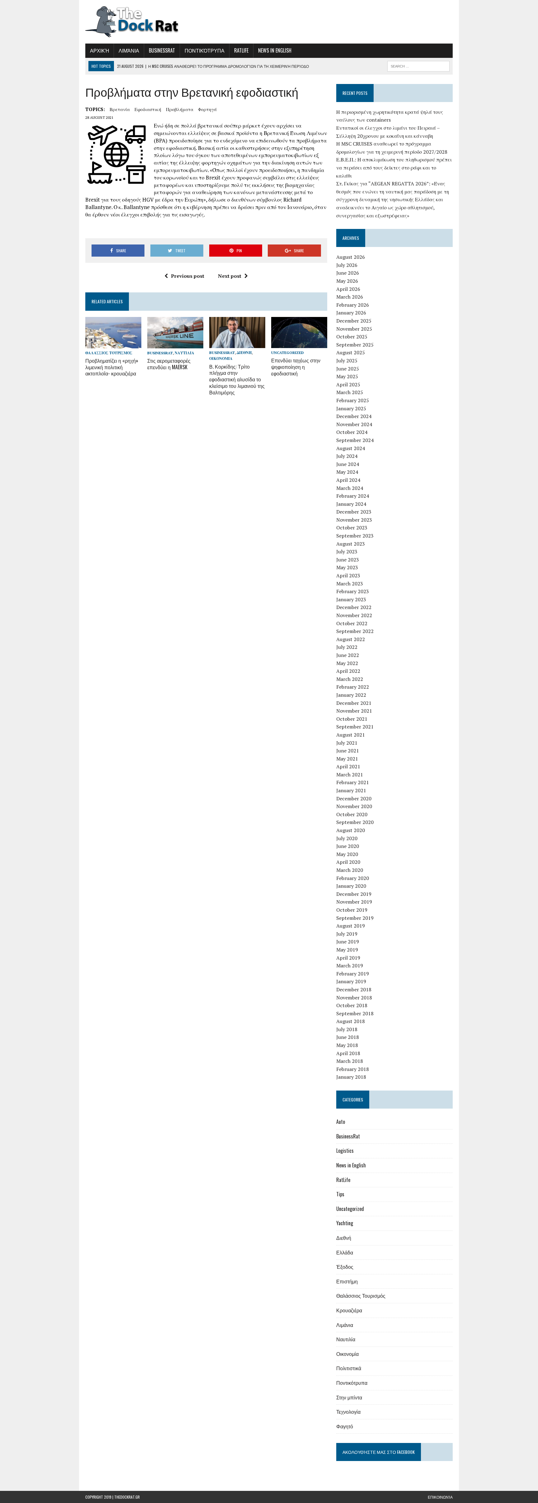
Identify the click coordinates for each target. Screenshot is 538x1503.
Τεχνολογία (348, 1411)
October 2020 (351, 814)
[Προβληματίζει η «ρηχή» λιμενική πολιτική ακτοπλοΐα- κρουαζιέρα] (113, 344)
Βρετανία (120, 109)
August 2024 (350, 448)
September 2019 (355, 917)
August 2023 (350, 543)
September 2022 (355, 631)
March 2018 (349, 1061)
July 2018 (346, 1029)
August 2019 (350, 925)
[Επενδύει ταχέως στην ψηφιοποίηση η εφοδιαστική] (299, 344)
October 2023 (351, 527)
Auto (340, 1121)
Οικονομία (221, 358)
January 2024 (351, 503)
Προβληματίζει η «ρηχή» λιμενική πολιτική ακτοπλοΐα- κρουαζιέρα (111, 367)
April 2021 (348, 766)
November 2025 (354, 328)
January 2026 (351, 312)
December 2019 (353, 894)
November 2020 (354, 806)
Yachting (344, 1223)
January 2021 (351, 790)
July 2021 (346, 742)
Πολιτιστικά (348, 1368)
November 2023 (354, 519)
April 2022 (348, 671)
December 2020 (353, 798)
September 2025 (355, 344)
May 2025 (347, 376)
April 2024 (348, 480)
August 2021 (350, 734)
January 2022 (351, 694)
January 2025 (351, 408)
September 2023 (355, 535)
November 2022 (354, 615)
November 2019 (354, 901)
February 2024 (352, 495)
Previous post (187, 275)
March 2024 (349, 488)
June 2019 (347, 941)
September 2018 (355, 1013)
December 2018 (353, 989)
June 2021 (347, 750)
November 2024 (354, 424)
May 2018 (347, 1045)
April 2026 (348, 289)
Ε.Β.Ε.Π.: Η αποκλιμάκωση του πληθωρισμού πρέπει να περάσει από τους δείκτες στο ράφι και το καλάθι (394, 167)
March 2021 (349, 774)
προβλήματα (179, 109)
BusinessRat (162, 50)
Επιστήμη (347, 1281)
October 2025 (351, 336)
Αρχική (99, 50)
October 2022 (351, 623)
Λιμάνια (129, 50)
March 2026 (349, 296)
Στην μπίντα (349, 1397)
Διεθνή (244, 352)
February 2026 (352, 304)
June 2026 (347, 272)
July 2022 (346, 647)
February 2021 (352, 782)
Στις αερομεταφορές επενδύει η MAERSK (169, 364)
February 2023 (352, 591)
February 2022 (352, 686)
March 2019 (349, 965)
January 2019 (351, 981)
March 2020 (349, 870)
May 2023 (347, 567)
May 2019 (347, 949)
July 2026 (346, 265)
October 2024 (351, 432)
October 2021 (351, 718)
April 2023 (348, 575)
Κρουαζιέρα (349, 1310)
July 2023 (346, 551)
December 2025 (353, 320)
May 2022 (347, 663)
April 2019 (348, 957)
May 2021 (347, 758)
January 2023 (351, 599)
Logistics (345, 1150)
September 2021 (355, 726)
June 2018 (347, 1037)
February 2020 (352, 878)
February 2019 (352, 973)
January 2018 (351, 1076)
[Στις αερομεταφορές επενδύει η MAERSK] (175, 344)
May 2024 (347, 471)
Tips (340, 1194)
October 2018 (351, 1005)
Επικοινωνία (440, 1497)
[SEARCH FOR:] (418, 65)
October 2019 (351, 909)
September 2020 (355, 822)
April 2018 (348, 1053)
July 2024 (346, 456)
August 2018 (350, 1021)
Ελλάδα (344, 1252)
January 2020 (351, 885)
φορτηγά (207, 109)
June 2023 (347, 559)
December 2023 (353, 511)
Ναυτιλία (184, 353)
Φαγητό (344, 1426)
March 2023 (349, 583)
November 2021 (354, 710)
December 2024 (353, 416)
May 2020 (347, 854)
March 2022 (349, 679)
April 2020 (348, 862)
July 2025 (346, 360)
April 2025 (348, 384)
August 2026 (350, 257)
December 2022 (353, 607)
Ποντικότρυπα (204, 50)
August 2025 (350, 352)
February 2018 (352, 1069)
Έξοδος (344, 1266)
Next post (229, 275)
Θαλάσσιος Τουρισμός (108, 353)
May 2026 (347, 280)
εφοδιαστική (147, 109)
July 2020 (346, 838)
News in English (274, 50)
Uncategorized (287, 352)
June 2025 (347, 368)
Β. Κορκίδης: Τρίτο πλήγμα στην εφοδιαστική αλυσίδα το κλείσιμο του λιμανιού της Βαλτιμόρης (237, 379)
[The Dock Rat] (143, 21)
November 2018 (354, 997)
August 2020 (350, 830)
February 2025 (352, 400)
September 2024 (355, 440)
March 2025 (349, 392)
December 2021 (353, 703)
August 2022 (350, 639)
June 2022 (347, 655)
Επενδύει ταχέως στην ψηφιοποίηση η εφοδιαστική (295, 366)
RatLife (241, 50)
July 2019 (346, 933)
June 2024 (347, 464)
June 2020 (347, 846)
